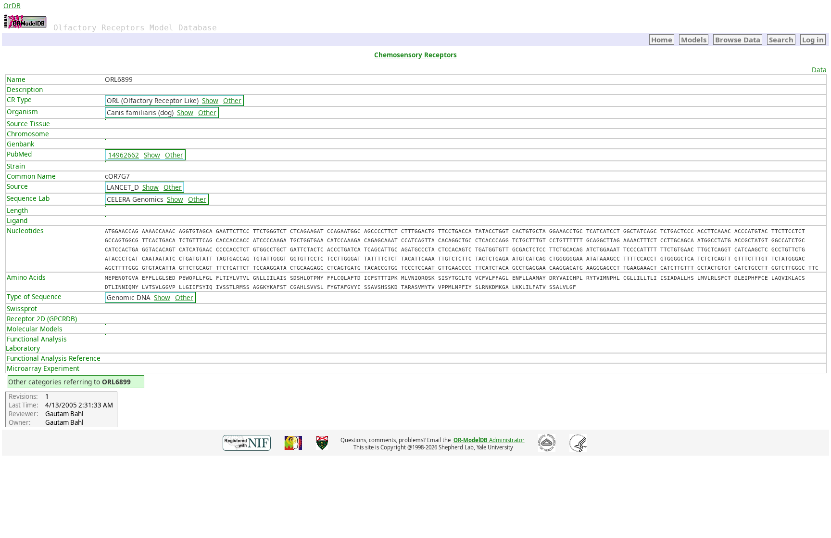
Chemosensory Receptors (415, 54)
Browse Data (737, 39)
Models (693, 39)
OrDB (12, 5)
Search (781, 39)
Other (232, 100)
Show (210, 100)
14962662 (123, 154)
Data (819, 69)
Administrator (489, 440)
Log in (813, 39)
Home (661, 39)
